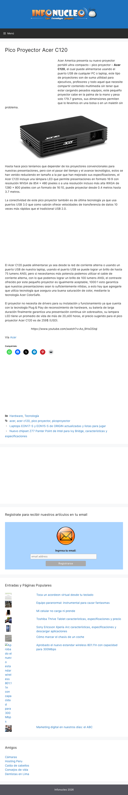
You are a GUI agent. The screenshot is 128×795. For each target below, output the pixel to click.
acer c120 (23, 421)
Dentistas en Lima (17, 774)
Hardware (16, 416)
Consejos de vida (16, 769)
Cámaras (11, 757)
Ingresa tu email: (65, 550)
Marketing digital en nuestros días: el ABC (64, 727)
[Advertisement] (30, 81)
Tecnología (31, 416)
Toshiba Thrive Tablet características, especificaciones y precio (78, 619)
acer (12, 421)
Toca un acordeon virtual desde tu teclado (64, 594)
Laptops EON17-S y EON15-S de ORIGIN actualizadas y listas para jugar (58, 426)
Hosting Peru (13, 761)
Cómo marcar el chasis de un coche (60, 637)
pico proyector (41, 421)
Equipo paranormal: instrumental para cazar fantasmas (73, 602)
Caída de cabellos (17, 765)
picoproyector (61, 421)
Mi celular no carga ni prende (55, 611)
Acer (13, 337)
